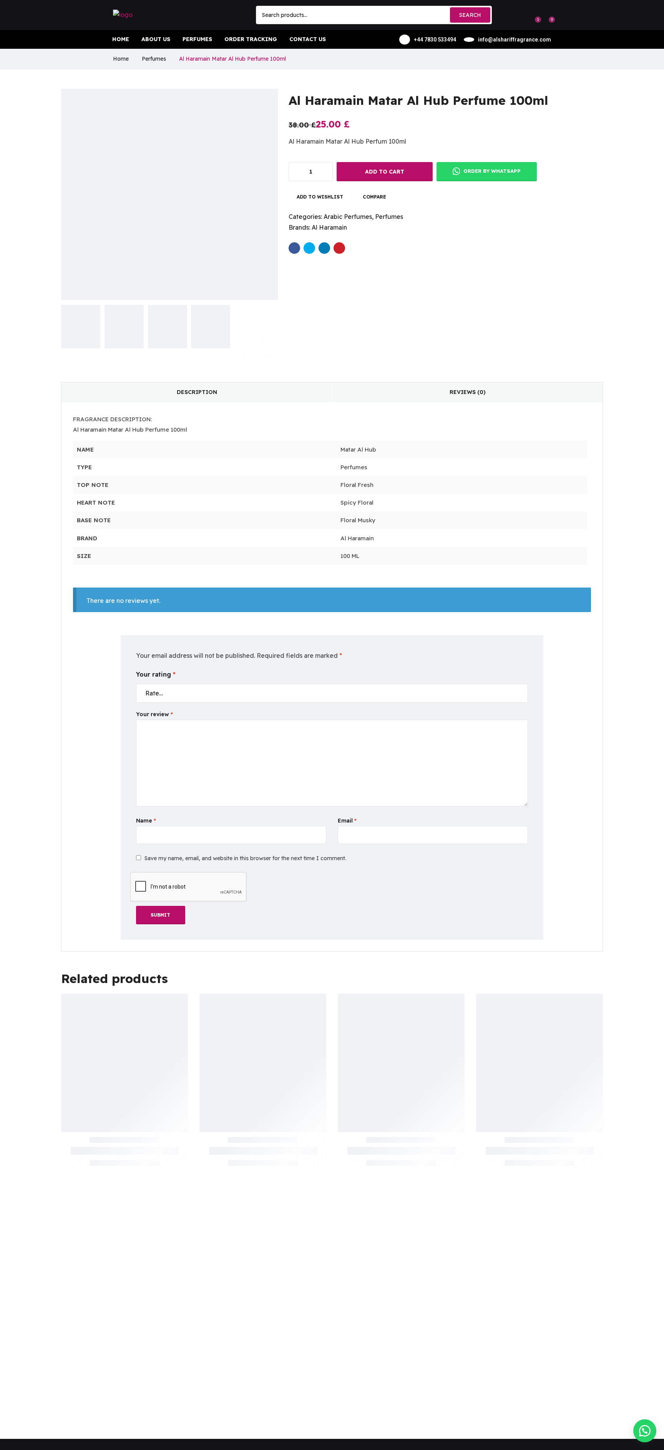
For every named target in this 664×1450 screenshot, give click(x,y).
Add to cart (384, 171)
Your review (154, 714)
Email (347, 820)
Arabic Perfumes (348, 216)
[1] (534, 15)
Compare (374, 197)
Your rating (156, 674)
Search (470, 15)
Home (121, 58)
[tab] (196, 392)
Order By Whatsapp (491, 171)
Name (146, 820)
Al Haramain (329, 227)
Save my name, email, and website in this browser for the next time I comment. (245, 858)
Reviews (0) (468, 392)
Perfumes (154, 58)
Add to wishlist (320, 197)
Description (197, 392)
